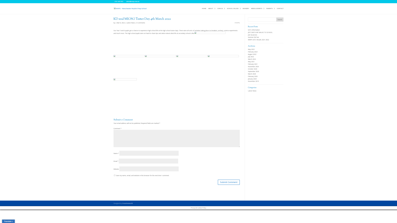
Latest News (130, 23)
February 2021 (253, 64)
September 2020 (253, 71)
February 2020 (253, 76)
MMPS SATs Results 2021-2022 (258, 40)
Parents (269, 8)
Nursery (246, 8)
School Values (233, 8)
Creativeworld (127, 203)
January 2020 (252, 79)
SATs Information (254, 30)
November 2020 (253, 67)
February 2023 (253, 52)
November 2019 (253, 81)
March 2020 (252, 74)
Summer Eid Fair (253, 37)
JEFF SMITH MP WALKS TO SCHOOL (260, 32)
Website (116, 169)
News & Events (256, 8)
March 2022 (252, 59)
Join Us (220, 8)
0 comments (141, 23)
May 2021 (251, 62)
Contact (280, 8)
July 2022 (251, 57)
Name (116, 153)
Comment (117, 128)
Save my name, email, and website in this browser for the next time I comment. (142, 175)
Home (204, 8)
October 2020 (252, 69)
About (210, 8)
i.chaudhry (237, 22)
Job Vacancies (252, 35)
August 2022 (252, 54)
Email (116, 161)
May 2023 (251, 49)
